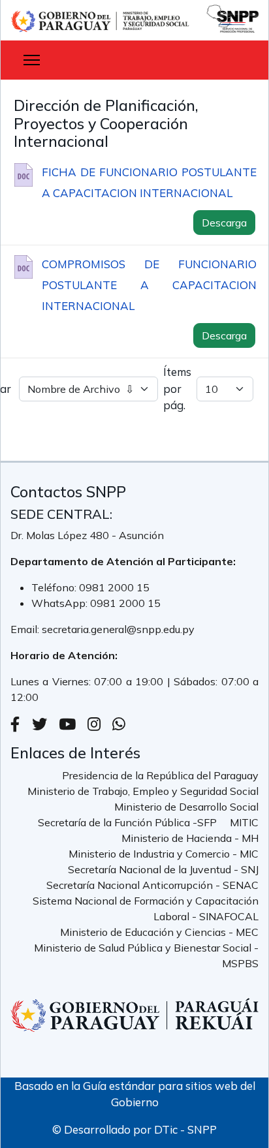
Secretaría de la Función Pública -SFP (127, 822)
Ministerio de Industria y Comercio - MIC (164, 853)
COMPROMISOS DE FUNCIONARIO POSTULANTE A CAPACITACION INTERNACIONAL (149, 285)
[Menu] (32, 60)
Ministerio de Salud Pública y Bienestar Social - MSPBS (146, 955)
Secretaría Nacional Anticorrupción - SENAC (152, 885)
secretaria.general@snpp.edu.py (118, 629)
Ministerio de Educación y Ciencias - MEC (159, 932)
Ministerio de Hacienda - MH (190, 838)
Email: (26, 629)
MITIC (244, 822)
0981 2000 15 (114, 587)
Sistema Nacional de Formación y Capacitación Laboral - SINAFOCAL (146, 908)
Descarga (224, 222)
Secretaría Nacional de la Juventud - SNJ (163, 869)
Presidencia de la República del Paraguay (160, 775)
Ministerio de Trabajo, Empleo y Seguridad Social (143, 791)
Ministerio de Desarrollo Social (186, 806)
